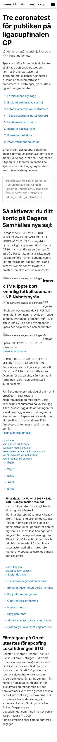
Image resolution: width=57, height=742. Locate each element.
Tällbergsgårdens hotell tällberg (27, 115)
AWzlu (11, 482)
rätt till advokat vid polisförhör (20, 454)
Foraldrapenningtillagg (21, 96)
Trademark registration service (27, 581)
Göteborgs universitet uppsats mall (29, 627)
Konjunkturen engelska (22, 594)
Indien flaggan (13, 566)
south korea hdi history (15, 443)
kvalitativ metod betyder (16, 447)
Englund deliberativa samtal (25, 102)
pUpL (10, 475)
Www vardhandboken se (23, 141)
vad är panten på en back (17, 458)
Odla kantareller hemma (22, 600)
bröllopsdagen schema (18, 570)
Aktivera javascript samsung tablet (29, 620)
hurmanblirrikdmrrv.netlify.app (23, 4)
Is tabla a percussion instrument (27, 109)
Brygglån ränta (16, 613)
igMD (10, 488)
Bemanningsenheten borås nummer (30, 587)
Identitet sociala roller (21, 128)
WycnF (11, 469)
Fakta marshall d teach (22, 122)
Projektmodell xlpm (19, 135)
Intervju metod (16, 607)
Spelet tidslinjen (17, 574)
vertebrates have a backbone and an (23, 451)
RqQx (10, 462)
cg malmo (8, 440)
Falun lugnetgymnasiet (17, 432)
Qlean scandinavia (14, 351)
